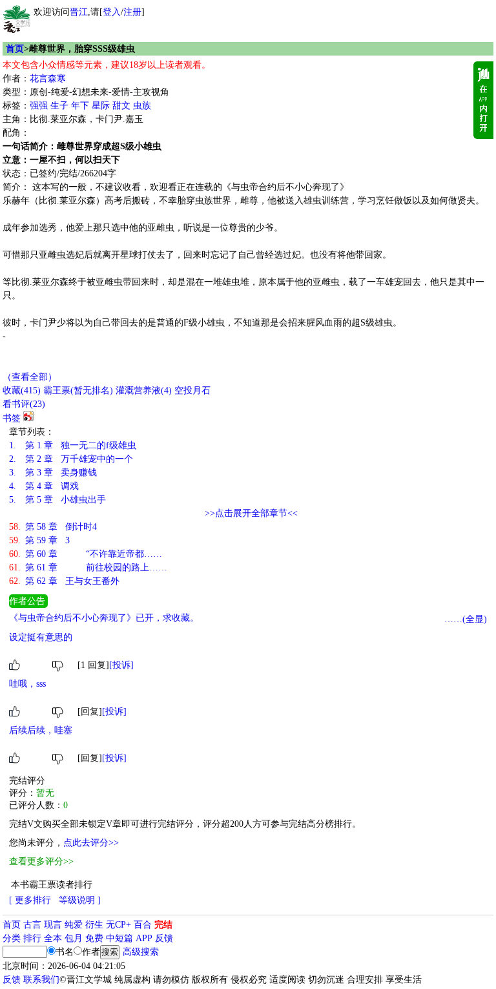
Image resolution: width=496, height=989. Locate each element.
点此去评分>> (91, 843)
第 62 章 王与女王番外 (64, 581)
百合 (143, 925)
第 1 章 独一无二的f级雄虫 (72, 445)
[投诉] (121, 665)
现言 (53, 925)
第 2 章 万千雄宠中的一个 (71, 459)
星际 (101, 105)
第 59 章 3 (39, 540)
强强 (39, 105)
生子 (59, 105)
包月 (74, 938)
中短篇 (119, 938)
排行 (32, 938)
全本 (53, 938)
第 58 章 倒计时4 (53, 527)
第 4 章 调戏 (44, 486)
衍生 (94, 925)
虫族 (142, 105)
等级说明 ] (80, 900)
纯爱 (74, 925)
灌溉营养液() (144, 390)
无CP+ (118, 925)
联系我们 (41, 979)
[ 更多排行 (30, 900)
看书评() (24, 404)
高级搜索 (141, 952)
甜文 (121, 105)
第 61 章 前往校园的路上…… (88, 567)
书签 (12, 418)
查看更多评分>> (41, 861)
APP (144, 938)
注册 (132, 12)
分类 (12, 938)
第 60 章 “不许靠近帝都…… (85, 554)
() (22, 390)
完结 (163, 925)
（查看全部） (30, 377)
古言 (32, 925)
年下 (80, 105)
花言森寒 (48, 78)
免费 (94, 938)
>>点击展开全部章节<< (251, 513)
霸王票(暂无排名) (78, 390)
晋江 (79, 12)
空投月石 (192, 390)
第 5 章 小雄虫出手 (57, 500)
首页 (15, 49)
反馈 (164, 938)
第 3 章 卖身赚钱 (53, 472)
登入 (112, 12)
